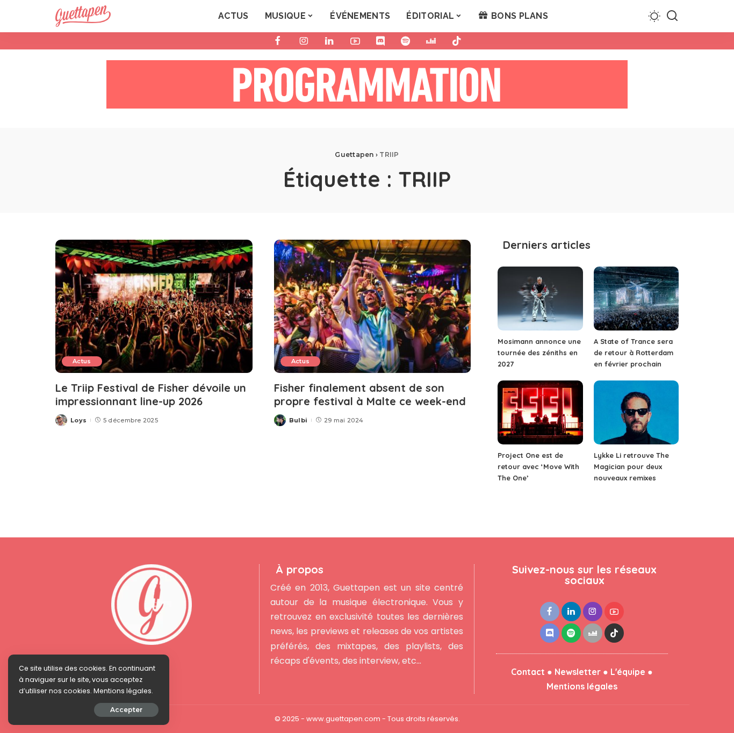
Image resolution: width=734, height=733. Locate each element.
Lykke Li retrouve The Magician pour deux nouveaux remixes (631, 466)
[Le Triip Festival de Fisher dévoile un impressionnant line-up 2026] (154, 306)
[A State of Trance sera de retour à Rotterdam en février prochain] (636, 298)
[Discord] (380, 40)
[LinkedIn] (329, 40)
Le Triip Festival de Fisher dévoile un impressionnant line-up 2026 (150, 394)
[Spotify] (405, 40)
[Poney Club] (367, 88)
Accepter (126, 710)
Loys (78, 420)
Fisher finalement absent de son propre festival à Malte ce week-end (370, 394)
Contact (528, 671)
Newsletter (578, 671)
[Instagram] (303, 40)
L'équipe (627, 671)
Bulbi (298, 420)
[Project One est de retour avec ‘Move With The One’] (540, 412)
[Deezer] (431, 40)
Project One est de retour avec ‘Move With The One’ (538, 466)
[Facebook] (278, 40)
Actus (82, 361)
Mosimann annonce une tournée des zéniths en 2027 (539, 352)
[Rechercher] (672, 16)
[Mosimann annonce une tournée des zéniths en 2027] (540, 298)
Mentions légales (581, 686)
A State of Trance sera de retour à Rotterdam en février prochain (633, 352)
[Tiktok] (457, 40)
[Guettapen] (83, 16)
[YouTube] (355, 40)
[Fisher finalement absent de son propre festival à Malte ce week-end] (372, 306)
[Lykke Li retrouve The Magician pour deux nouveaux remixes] (636, 412)
